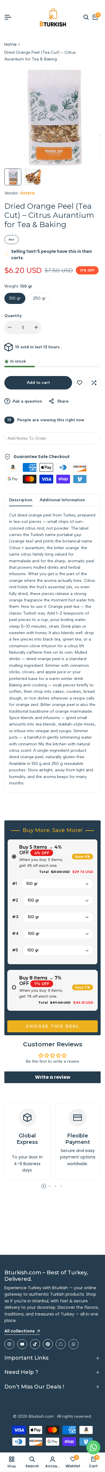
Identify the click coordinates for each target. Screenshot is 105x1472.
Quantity (13, 315)
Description (20, 499)
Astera (27, 193)
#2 (15, 900)
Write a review (52, 1077)
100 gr (15, 298)
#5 (15, 950)
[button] (79, 382)
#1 (14, 883)
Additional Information (62, 499)
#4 (15, 933)
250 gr (39, 298)
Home (10, 44)
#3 (15, 916)
